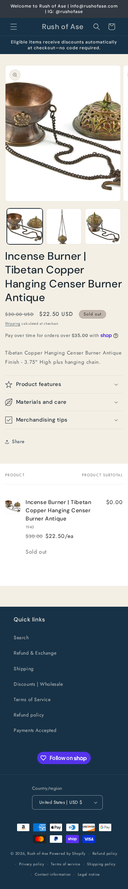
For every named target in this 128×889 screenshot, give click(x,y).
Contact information (53, 874)
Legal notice (89, 874)
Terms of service (65, 864)
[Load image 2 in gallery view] (64, 226)
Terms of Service (32, 699)
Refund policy (29, 714)
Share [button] (18, 441)
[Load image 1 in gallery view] (25, 226)
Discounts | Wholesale (38, 684)
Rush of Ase (37, 853)
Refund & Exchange (35, 652)
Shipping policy (101, 864)
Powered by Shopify (67, 853)
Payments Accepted (35, 730)
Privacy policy (31, 864)
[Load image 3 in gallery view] (103, 226)
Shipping (12, 323)
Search (21, 637)
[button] (13, 26)
